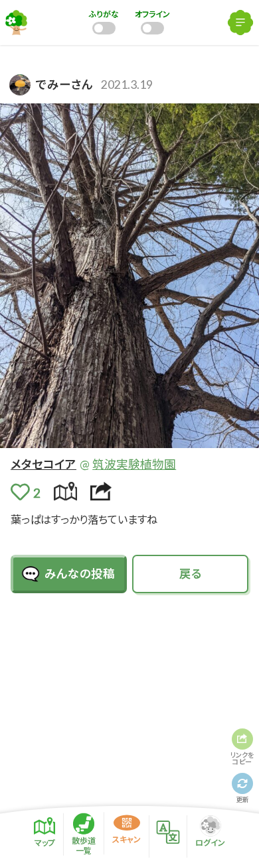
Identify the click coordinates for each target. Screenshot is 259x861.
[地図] (65, 491)
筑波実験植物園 (134, 464)
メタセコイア (43, 464)
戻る (190, 574)
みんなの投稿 (79, 574)
